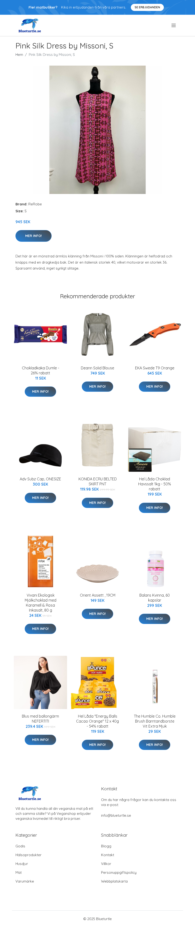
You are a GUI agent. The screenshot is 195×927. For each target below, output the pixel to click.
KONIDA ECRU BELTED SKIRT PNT (97, 481)
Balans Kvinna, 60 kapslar (154, 598)
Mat (18, 872)
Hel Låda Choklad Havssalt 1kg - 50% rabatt (154, 484)
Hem (19, 54)
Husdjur (21, 863)
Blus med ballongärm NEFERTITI (40, 719)
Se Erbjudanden (147, 7)
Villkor (106, 863)
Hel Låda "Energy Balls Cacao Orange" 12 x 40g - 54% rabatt (97, 721)
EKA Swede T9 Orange (154, 368)
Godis (20, 846)
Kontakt (107, 855)
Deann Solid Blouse (97, 368)
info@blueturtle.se (116, 815)
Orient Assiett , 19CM (97, 595)
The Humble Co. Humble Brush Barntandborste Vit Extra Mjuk (155, 721)
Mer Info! (33, 236)
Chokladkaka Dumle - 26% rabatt (40, 370)
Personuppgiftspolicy (118, 872)
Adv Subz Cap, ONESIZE (40, 479)
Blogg (106, 846)
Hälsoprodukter (28, 855)
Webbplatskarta (114, 881)
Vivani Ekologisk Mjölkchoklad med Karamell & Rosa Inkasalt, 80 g (40, 603)
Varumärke (24, 881)
